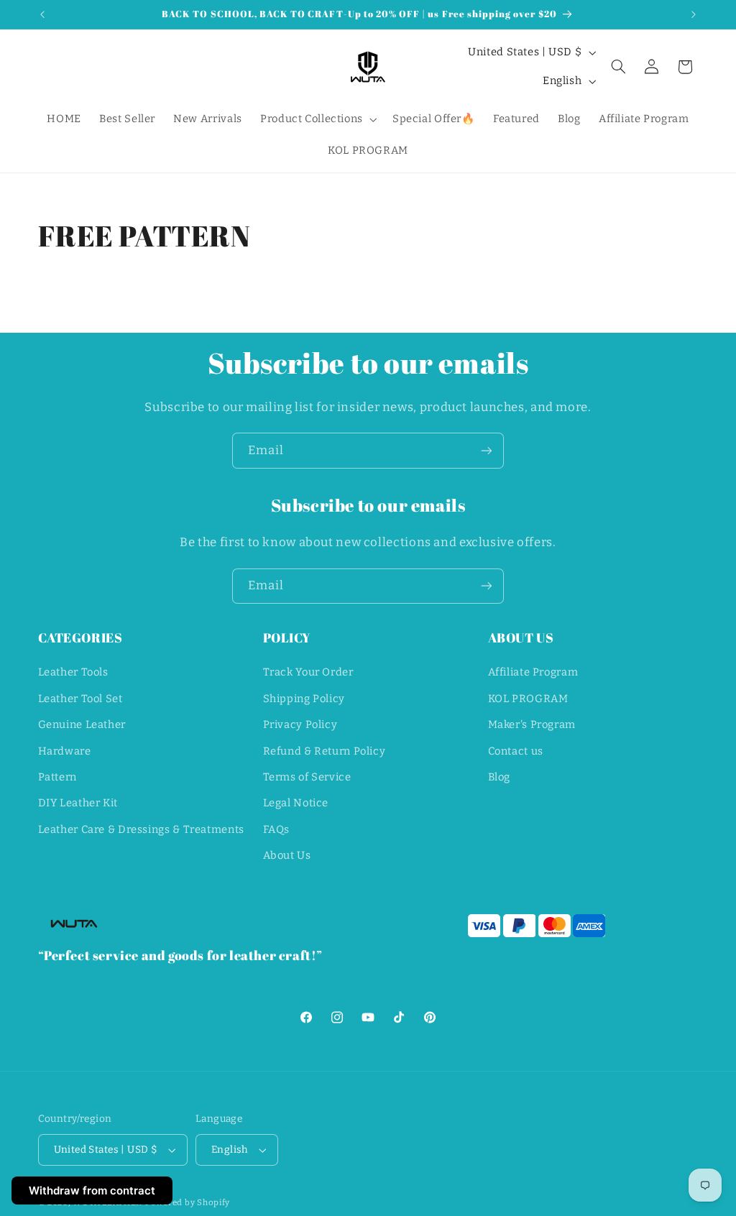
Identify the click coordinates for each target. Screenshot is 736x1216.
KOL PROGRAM (528, 698)
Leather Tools (73, 671)
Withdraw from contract (92, 1190)
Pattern (57, 776)
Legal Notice (296, 802)
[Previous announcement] (42, 14)
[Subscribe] (486, 450)
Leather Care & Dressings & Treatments (141, 829)
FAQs (276, 829)
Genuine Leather (82, 724)
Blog (499, 776)
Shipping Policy (304, 698)
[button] (317, 119)
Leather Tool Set (80, 698)
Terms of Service (307, 776)
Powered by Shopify (187, 1202)
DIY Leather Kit (78, 802)
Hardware (64, 751)
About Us (287, 855)
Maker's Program (532, 724)
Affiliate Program (533, 671)
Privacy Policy (300, 724)
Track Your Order (308, 671)
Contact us (515, 751)
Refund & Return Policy (324, 751)
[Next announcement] (693, 14)
